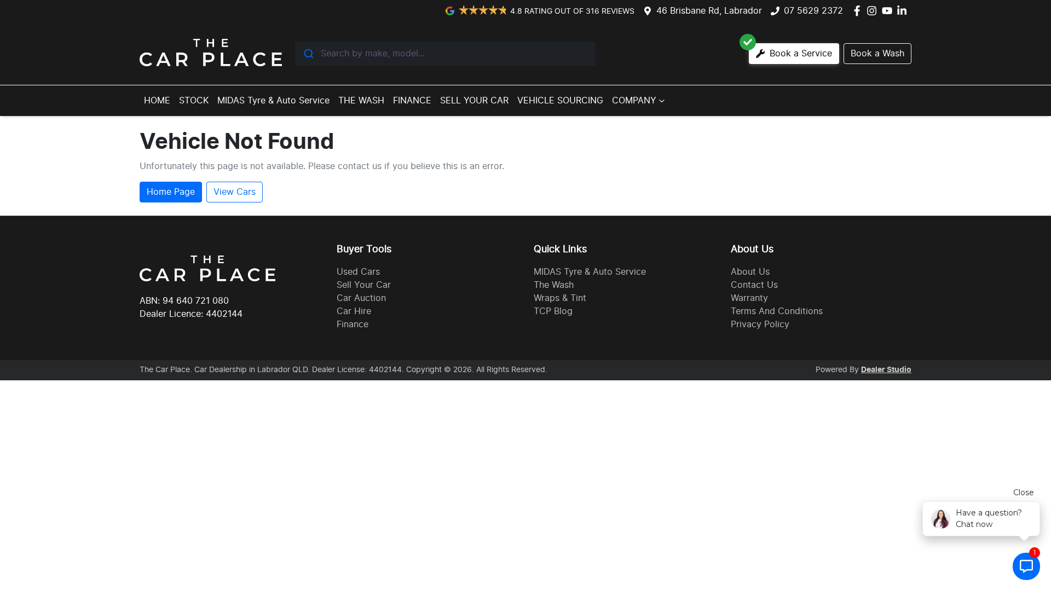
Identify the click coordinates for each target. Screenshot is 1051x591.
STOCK (194, 100)
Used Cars (358, 272)
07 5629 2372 (813, 11)
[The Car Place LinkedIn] (904, 10)
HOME (157, 100)
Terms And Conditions (777, 311)
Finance (352, 324)
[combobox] (445, 54)
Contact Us (754, 285)
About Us (750, 272)
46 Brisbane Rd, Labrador (709, 11)
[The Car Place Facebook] (859, 10)
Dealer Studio (886, 370)
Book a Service (799, 53)
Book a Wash (877, 53)
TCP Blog (553, 311)
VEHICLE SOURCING (560, 100)
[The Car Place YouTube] (889, 10)
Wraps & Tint (560, 298)
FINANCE (412, 100)
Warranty (749, 298)
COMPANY (634, 100)
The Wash (554, 285)
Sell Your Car (364, 285)
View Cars (234, 192)
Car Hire (354, 311)
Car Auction (361, 298)
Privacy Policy (760, 324)
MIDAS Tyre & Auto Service (273, 100)
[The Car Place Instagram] (874, 10)
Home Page (171, 192)
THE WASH (361, 100)
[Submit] (308, 54)
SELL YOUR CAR (474, 100)
